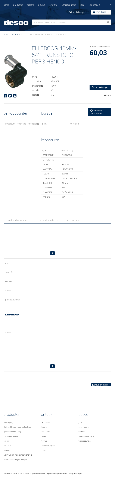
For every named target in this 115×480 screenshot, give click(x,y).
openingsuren (84, 427)
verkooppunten (69, 4)
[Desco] (19, 20)
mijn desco (101, 11)
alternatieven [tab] (73, 220)
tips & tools (45, 431)
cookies (27, 474)
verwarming (8, 450)
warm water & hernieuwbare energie (18, 455)
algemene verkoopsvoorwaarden (57, 474)
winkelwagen (80, 12)
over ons (53, 4)
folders (30, 4)
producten (18, 4)
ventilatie (7, 445)
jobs (82, 4)
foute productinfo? (102, 385)
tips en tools (94, 4)
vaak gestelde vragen (86, 436)
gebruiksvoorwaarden (38, 474)
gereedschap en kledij (12, 431)
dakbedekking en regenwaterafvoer (17, 427)
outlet (43, 450)
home (6, 4)
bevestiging (8, 422)
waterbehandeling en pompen (15, 459)
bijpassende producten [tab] (47, 220)
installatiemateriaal (11, 436)
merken (44, 436)
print (109, 95)
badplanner (45, 422)
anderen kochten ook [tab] (18, 220)
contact (15, 474)
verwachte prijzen (48, 445)
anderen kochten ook (96, 112)
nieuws (41, 4)
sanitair (6, 441)
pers (21, 474)
